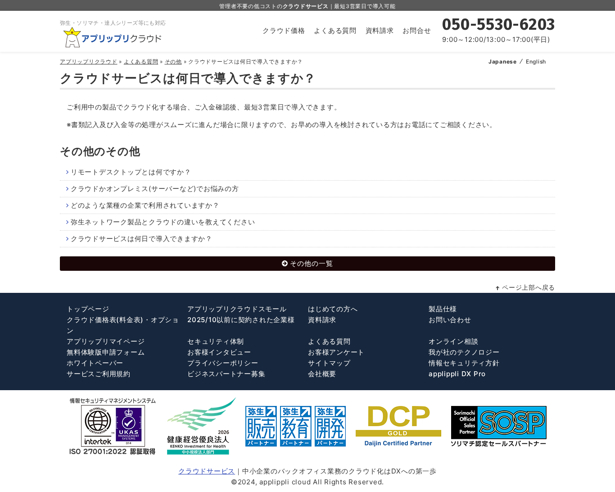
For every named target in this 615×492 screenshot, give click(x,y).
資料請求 (380, 30)
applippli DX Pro (457, 373)
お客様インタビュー (219, 352)
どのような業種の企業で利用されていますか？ (145, 205)
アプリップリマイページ (106, 341)
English (536, 61)
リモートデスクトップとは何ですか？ (131, 172)
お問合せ (416, 30)
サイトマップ (329, 363)
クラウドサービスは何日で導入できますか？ (142, 238)
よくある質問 (335, 30)
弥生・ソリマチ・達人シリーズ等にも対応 (113, 22)
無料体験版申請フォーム (106, 352)
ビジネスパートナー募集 (226, 373)
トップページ (88, 309)
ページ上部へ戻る (528, 287)
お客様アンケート (336, 352)
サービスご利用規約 (99, 373)
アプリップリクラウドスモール (237, 309)
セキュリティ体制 (215, 341)
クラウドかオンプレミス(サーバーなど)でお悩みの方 (155, 188)
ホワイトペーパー (95, 363)
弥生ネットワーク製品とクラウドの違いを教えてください (163, 222)
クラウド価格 (283, 30)
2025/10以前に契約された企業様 (241, 319)
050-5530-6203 (498, 24)
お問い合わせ (450, 319)
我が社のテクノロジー (464, 352)
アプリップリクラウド (89, 61)
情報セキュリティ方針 (464, 363)
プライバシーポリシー (222, 363)
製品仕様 (443, 309)
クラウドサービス (206, 471)
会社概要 (322, 373)
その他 (173, 61)
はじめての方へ (332, 309)
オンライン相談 (453, 341)
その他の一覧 (311, 263)
